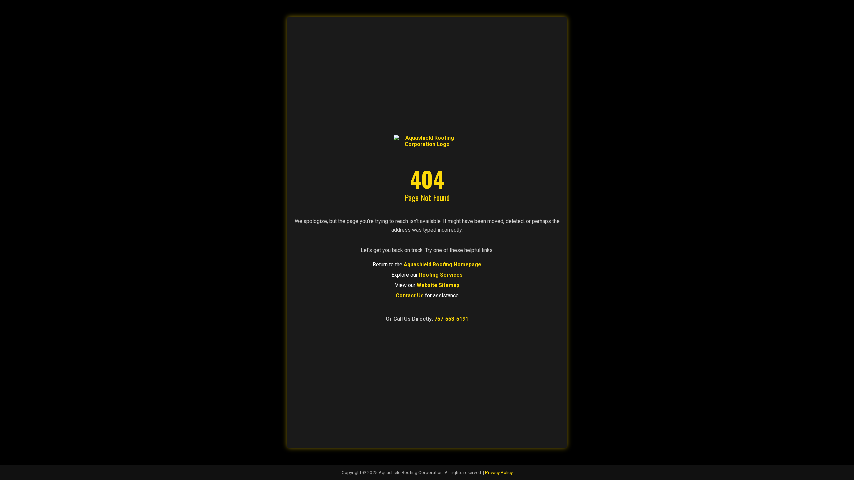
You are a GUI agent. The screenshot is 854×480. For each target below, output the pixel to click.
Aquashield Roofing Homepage (442, 264)
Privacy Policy (499, 472)
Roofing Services (441, 275)
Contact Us (410, 295)
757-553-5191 (451, 319)
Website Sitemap (438, 285)
